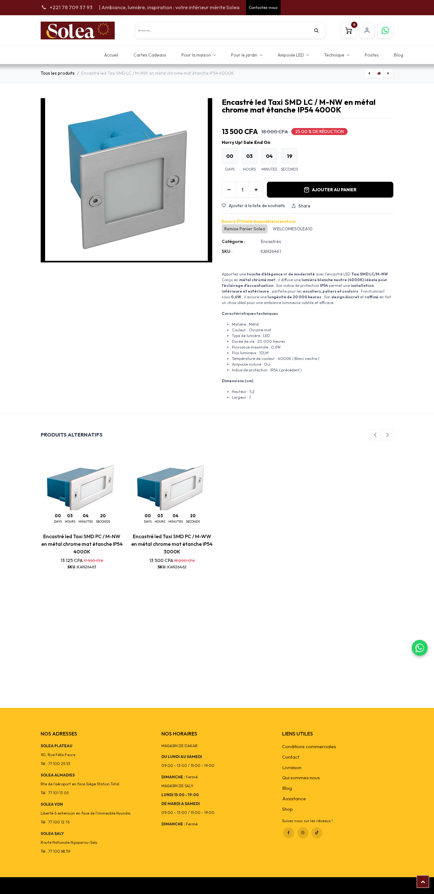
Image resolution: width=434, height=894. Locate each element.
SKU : (227, 251)
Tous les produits (58, 73)
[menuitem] (111, 55)
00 (229, 156)
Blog (287, 788)
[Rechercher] (319, 30)
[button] (375, 435)
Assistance (294, 799)
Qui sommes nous (301, 778)
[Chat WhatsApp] (420, 648)
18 (289, 156)
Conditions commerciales (309, 746)
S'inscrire (367, 30)
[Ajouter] (256, 189)
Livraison (292, 767)
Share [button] (304, 206)
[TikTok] (316, 832)
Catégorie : (233, 241)
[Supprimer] (229, 189)
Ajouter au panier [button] (334, 190)
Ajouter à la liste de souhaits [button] (257, 205)
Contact (290, 757)
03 (249, 156)
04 (269, 156)
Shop (287, 809)
